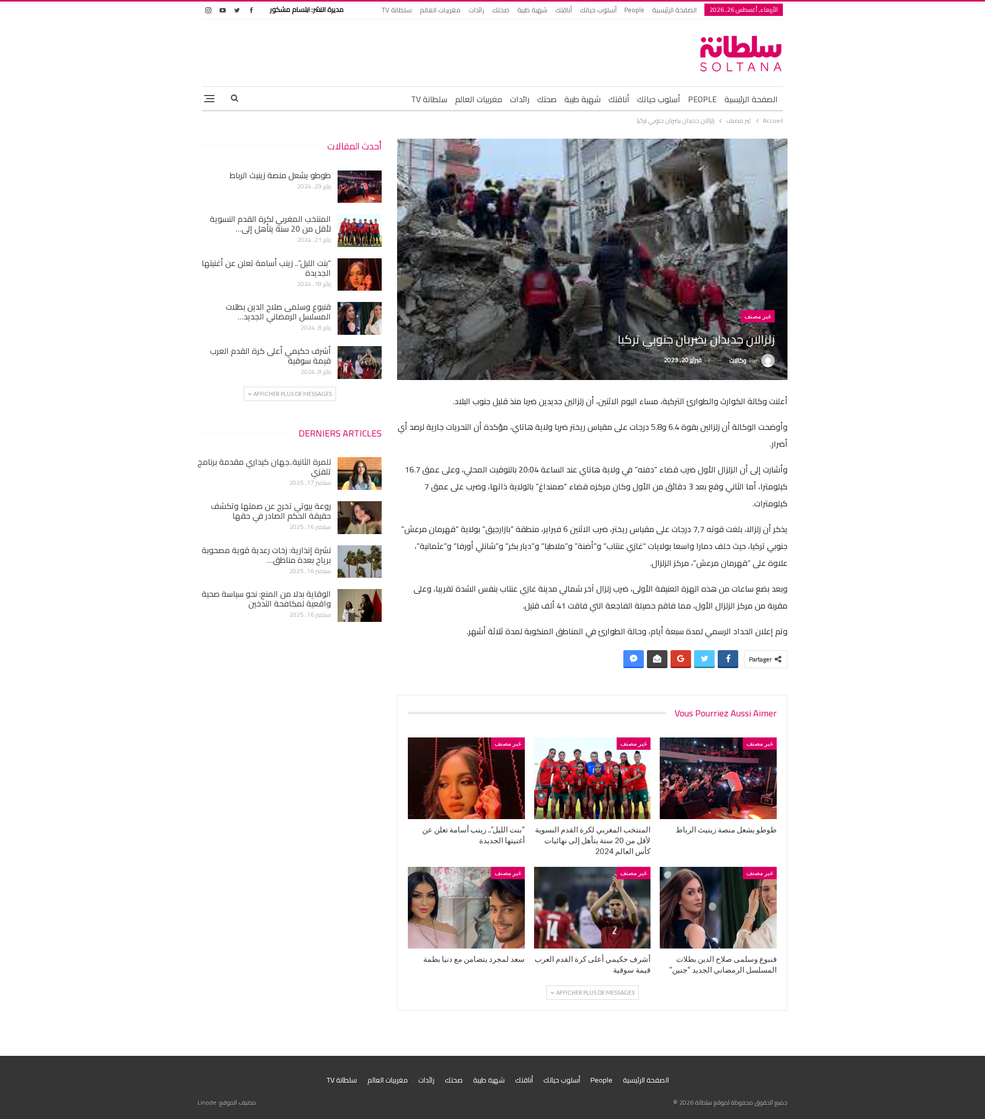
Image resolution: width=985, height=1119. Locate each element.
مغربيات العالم (440, 10)
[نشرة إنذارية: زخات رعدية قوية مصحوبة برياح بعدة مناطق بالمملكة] (360, 561)
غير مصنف (757, 316)
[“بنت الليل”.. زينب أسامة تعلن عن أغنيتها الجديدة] (466, 778)
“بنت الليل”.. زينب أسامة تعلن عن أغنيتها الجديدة (266, 267)
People (634, 10)
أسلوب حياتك (598, 10)
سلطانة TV (397, 10)
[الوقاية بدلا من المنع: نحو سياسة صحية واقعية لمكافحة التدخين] (360, 605)
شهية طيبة (532, 10)
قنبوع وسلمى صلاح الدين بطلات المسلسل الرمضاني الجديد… (278, 311)
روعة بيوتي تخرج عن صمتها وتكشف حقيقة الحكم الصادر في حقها (271, 510)
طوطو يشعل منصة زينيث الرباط (280, 175)
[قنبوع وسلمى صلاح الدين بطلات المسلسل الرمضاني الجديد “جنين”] (718, 908)
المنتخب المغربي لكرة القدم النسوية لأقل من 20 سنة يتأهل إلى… (270, 223)
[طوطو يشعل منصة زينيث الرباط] (718, 778)
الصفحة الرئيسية (674, 10)
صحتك (500, 10)
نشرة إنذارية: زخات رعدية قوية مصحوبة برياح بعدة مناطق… (266, 554)
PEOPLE (702, 99)
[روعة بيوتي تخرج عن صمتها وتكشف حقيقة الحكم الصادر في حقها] (360, 517)
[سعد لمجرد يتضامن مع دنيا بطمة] (466, 908)
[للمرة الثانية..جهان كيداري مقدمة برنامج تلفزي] (360, 473)
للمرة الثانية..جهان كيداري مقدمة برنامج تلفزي (264, 466)
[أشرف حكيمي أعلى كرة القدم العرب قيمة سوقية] (592, 908)
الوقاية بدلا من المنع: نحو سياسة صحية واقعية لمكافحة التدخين (266, 598)
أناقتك (563, 10)
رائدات (476, 10)
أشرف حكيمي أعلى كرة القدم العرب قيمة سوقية (270, 355)
